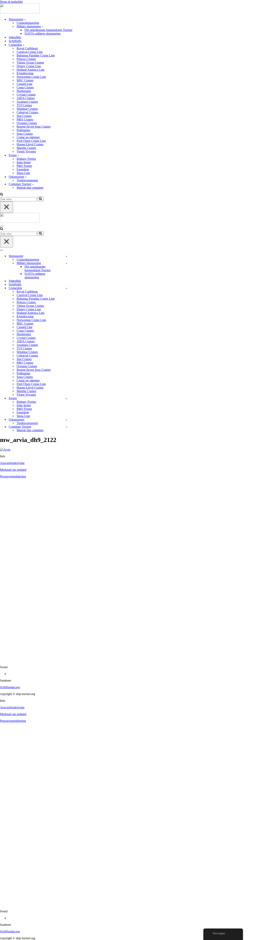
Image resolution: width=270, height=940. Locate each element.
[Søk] (1, 194)
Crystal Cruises (26, 94)
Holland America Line (30, 69)
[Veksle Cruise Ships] (66, 288)
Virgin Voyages (26, 151)
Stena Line (23, 173)
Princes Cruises (26, 59)
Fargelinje (23, 169)
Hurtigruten (24, 91)
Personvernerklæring (13, 476)
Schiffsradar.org (10, 687)
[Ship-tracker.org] (20, 12)
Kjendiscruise (25, 73)
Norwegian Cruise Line (31, 76)
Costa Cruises (25, 87)
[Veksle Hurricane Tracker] (66, 419)
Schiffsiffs (15, 41)
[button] (25, 19)
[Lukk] (6, 207)
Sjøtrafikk (15, 37)
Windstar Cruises (27, 108)
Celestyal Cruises (27, 112)
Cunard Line (24, 84)
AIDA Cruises (26, 98)
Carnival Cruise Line (30, 52)
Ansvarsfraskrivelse (12, 463)
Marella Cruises (26, 148)
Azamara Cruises (27, 101)
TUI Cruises (24, 105)
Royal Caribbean (27, 48)
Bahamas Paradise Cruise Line (36, 55)
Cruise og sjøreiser (28, 137)
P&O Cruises (25, 119)
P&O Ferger (24, 166)
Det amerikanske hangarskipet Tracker (48, 30)
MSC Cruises (25, 80)
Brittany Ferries (26, 158)
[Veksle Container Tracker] (66, 427)
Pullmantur (23, 130)
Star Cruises (24, 116)
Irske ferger (24, 162)
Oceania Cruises (27, 123)
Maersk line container (30, 187)
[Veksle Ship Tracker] (66, 256)
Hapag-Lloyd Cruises (30, 144)
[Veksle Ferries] (66, 398)
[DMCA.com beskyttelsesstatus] (135, 660)
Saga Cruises (25, 133)
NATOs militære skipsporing (42, 33)
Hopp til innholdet (11, 1)
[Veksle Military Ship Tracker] (66, 263)
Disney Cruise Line (29, 66)
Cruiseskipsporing (28, 22)
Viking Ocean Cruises (30, 62)
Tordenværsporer (27, 180)
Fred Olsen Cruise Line (31, 140)
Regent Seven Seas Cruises (34, 126)
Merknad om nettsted (13, 469)
